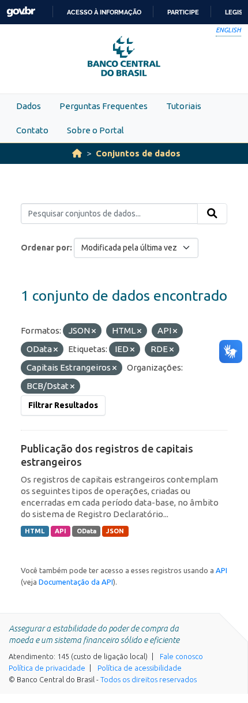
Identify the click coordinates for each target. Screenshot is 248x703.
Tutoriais (183, 106)
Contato (32, 130)
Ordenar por (45, 247)
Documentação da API (76, 582)
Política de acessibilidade (139, 668)
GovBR (20, 11)
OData (86, 531)
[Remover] (94, 331)
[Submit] (212, 213)
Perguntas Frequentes (103, 106)
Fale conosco (181, 656)
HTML (34, 531)
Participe (183, 12)
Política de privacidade (47, 668)
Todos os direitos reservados (148, 679)
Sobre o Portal (95, 130)
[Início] (77, 153)
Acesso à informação (104, 12)
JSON (115, 531)
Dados (28, 106)
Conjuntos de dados (138, 153)
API (60, 531)
